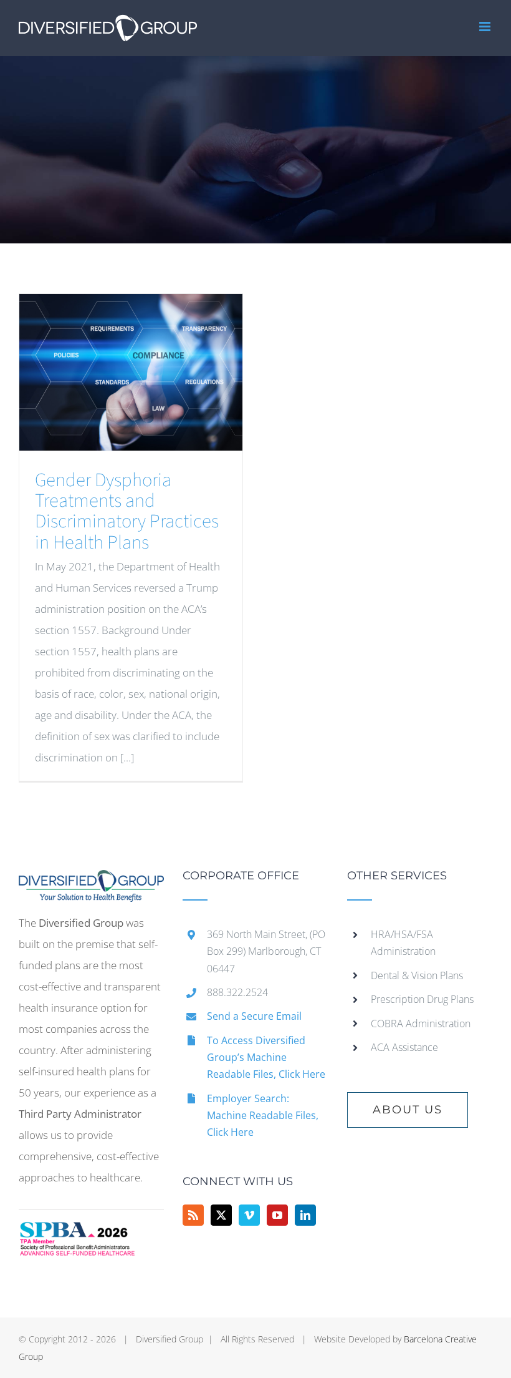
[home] (91, 880)
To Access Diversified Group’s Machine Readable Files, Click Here (266, 1057)
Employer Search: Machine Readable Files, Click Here (262, 1115)
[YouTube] (277, 1215)
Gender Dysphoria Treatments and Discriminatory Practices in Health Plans (127, 511)
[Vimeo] (249, 1215)
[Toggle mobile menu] (485, 26)
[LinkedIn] (305, 1215)
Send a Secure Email (254, 1016)
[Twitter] (221, 1215)
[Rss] (193, 1215)
